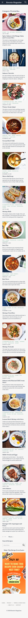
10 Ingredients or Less (8, 101)
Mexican (18, 135)
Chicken (4, 171)
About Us (11, 605)
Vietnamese (5, 241)
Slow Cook (12, 69)
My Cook (12, 32)
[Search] (25, 2)
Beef (16, 101)
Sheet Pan (18, 484)
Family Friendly (14, 273)
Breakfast (20, 449)
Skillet (11, 450)
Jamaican (4, 484)
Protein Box (19, 32)
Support (18, 605)
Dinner (4, 32)
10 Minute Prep (18, 204)
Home (3, 602)
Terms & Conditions (19, 602)
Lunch (18, 67)
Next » (11, 537)
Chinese (4, 307)
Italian (9, 414)
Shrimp (4, 207)
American (4, 67)
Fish (8, 32)
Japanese (22, 341)
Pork (3, 519)
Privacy (9, 602)
